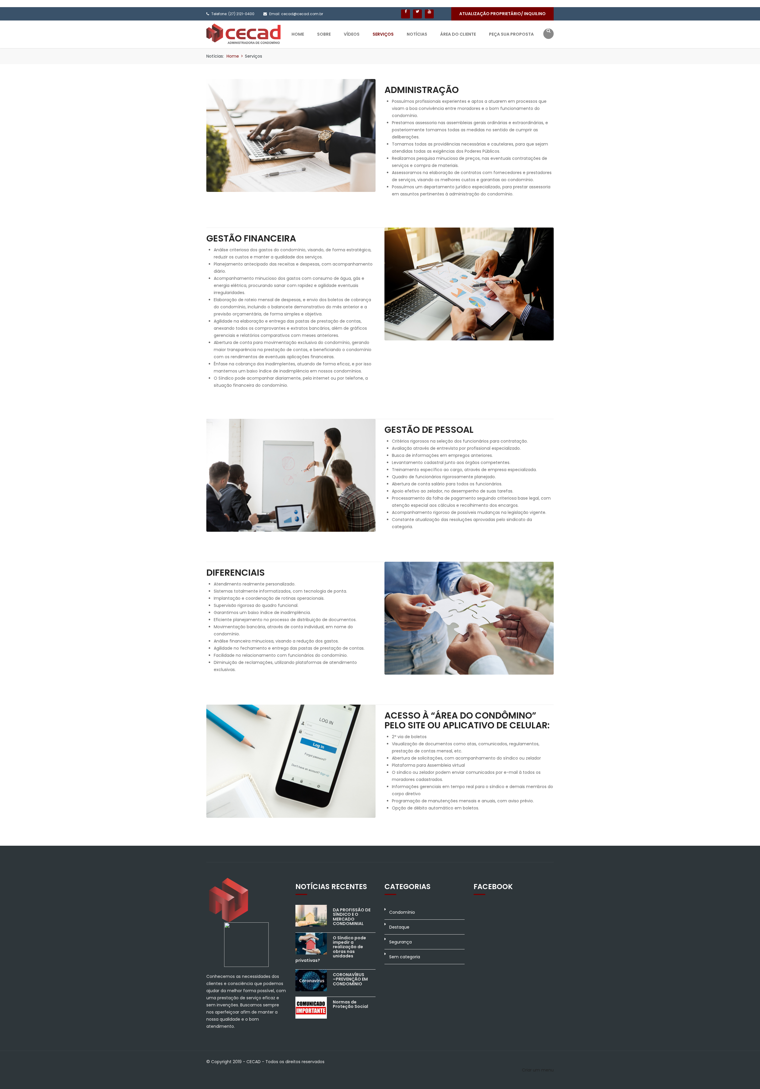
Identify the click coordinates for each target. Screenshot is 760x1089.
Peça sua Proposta (511, 34)
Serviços (383, 34)
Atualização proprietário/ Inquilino (502, 14)
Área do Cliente (458, 34)
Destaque (399, 927)
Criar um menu (538, 1070)
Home (298, 34)
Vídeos (352, 34)
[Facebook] (405, 14)
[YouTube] (429, 14)
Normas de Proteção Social (350, 1004)
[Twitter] (417, 14)
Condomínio (402, 912)
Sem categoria (404, 957)
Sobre (324, 34)
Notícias (417, 34)
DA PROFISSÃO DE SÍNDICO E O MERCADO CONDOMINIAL (351, 917)
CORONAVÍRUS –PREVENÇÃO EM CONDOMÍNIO (350, 979)
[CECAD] (243, 33)
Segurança (400, 942)
